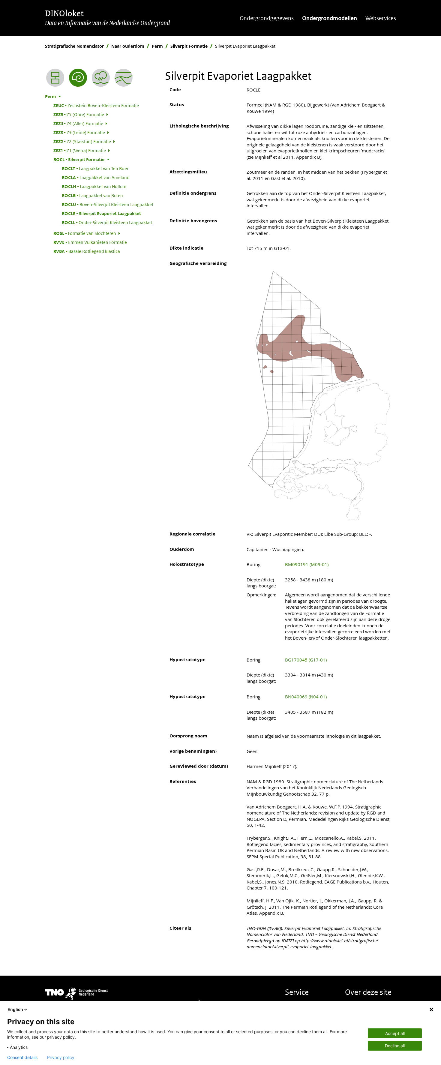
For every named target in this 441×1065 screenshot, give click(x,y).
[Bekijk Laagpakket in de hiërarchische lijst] (55, 78)
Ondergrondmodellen (329, 18)
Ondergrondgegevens (267, 18)
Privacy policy (60, 1057)
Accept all (395, 1033)
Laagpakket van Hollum (94, 186)
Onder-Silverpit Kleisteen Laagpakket (107, 222)
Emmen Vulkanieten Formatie (90, 242)
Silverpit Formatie (189, 46)
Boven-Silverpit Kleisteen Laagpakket (107, 204)
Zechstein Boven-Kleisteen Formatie (96, 105)
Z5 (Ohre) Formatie (78, 114)
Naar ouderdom (127, 46)
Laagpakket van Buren (92, 195)
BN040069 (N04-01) (306, 697)
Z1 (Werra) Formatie (79, 150)
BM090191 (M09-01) (306, 564)
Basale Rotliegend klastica (86, 251)
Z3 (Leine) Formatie (79, 132)
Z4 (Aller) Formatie (78, 123)
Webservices (380, 18)
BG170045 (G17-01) (306, 660)
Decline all (395, 1045)
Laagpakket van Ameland (96, 177)
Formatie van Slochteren (84, 233)
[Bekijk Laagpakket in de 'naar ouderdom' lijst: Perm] (78, 78)
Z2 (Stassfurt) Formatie (82, 141)
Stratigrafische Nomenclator (74, 46)
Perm (157, 46)
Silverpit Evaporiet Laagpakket (101, 213)
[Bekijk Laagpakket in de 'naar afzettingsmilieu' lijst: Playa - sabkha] (101, 78)
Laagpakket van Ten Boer (95, 168)
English (15, 1009)
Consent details (22, 1057)
